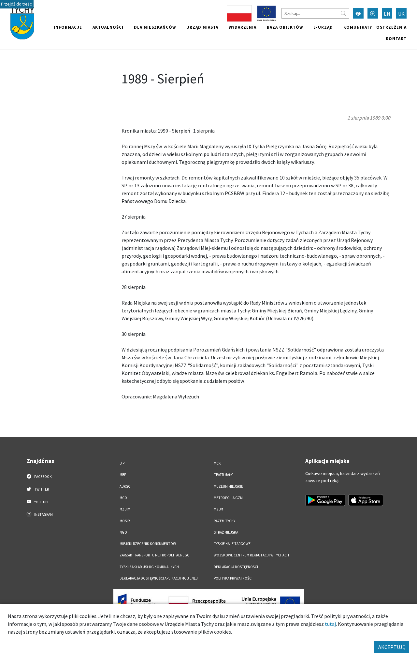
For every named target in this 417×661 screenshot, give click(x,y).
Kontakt (396, 38)
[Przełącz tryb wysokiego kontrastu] (358, 13)
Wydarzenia (242, 27)
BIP (122, 463)
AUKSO (125, 486)
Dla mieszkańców (155, 27)
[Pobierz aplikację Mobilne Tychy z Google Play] (325, 500)
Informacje (68, 27)
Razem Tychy (224, 521)
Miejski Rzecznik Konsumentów (148, 543)
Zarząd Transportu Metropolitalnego (155, 555)
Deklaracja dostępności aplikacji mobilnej (159, 578)
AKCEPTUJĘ (391, 647)
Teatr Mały (223, 474)
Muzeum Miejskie (228, 486)
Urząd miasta (202, 27)
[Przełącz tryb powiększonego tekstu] (372, 13)
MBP (123, 474)
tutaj (330, 624)
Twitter (41, 489)
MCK (217, 463)
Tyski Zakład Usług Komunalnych (149, 567)
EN (387, 13)
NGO (123, 532)
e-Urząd (323, 27)
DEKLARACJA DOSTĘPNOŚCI (236, 567)
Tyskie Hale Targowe (232, 543)
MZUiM (125, 509)
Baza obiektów (285, 27)
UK (401, 13)
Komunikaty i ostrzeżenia (375, 27)
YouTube (41, 502)
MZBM (218, 509)
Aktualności (108, 27)
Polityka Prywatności (233, 578)
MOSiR (125, 521)
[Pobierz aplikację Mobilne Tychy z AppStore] (365, 500)
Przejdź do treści (17, 4)
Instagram (43, 514)
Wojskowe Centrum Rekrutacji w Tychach (251, 555)
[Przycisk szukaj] (343, 13)
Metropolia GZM (228, 498)
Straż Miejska (226, 532)
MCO (123, 498)
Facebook (43, 476)
